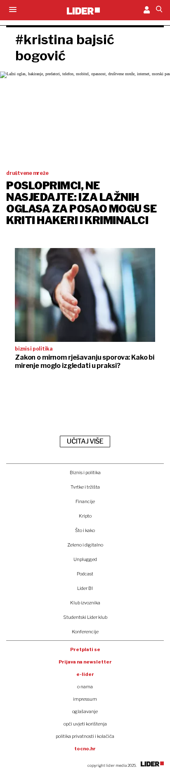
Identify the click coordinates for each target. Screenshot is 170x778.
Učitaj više (85, 441)
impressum (85, 699)
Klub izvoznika (85, 603)
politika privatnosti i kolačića (85, 736)
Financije (85, 501)
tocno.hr (85, 749)
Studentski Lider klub (85, 617)
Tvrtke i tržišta (85, 487)
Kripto (85, 516)
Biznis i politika (85, 472)
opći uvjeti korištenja (85, 724)
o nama (85, 687)
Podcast (85, 574)
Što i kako (85, 530)
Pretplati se (85, 649)
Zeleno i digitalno (85, 545)
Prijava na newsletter (85, 662)
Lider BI (85, 588)
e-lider (85, 674)
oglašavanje (85, 711)
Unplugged (85, 559)
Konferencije (85, 632)
